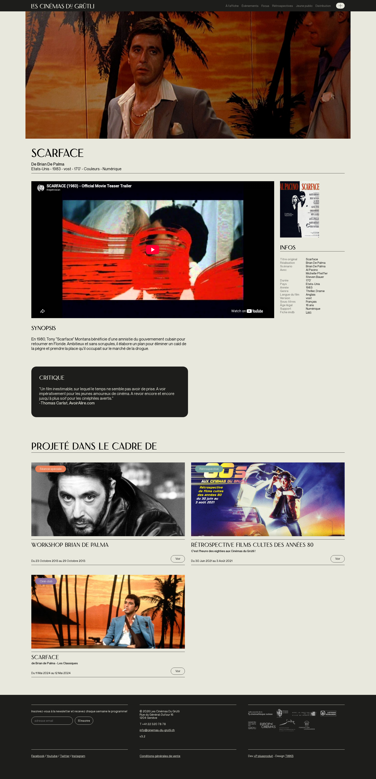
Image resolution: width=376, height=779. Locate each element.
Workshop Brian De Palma (70, 545)
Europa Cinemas (268, 725)
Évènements (250, 5)
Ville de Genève (304, 713)
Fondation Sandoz (287, 725)
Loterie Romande (328, 713)
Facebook (37, 756)
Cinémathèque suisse (260, 713)
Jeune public (304, 5)
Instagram (78, 756)
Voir (177, 558)
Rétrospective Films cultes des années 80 (252, 545)
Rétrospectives (282, 5)
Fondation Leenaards (307, 725)
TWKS (289, 756)
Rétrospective (209, 468)
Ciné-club (46, 581)
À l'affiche (232, 5)
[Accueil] (62, 6)
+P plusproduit (263, 756)
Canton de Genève (282, 713)
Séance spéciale (51, 468)
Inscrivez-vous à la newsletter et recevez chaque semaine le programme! (79, 711)
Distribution (323, 5)
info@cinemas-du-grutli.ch (157, 730)
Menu (340, 6)
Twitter (65, 756)
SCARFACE (45, 658)
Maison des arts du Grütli (252, 725)
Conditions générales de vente (160, 756)
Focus (265, 5)
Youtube (52, 756)
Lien (308, 312)
